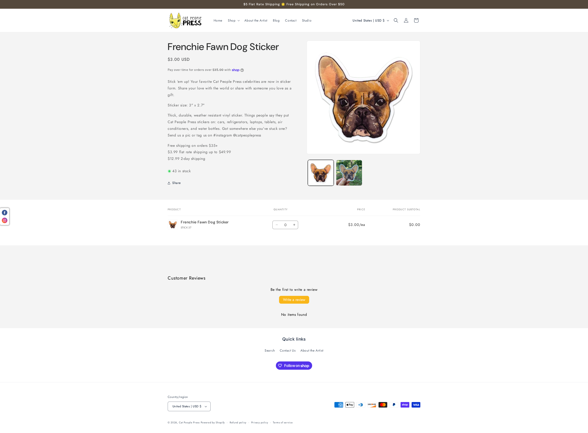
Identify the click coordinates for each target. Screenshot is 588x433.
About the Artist (311, 350)
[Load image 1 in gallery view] (321, 173)
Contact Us (288, 350)
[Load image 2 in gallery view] (349, 173)
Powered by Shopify (213, 422)
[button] (233, 20)
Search (270, 350)
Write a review (294, 299)
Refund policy (238, 422)
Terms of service (283, 422)
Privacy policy (259, 422)
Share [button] (176, 182)
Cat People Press (189, 422)
